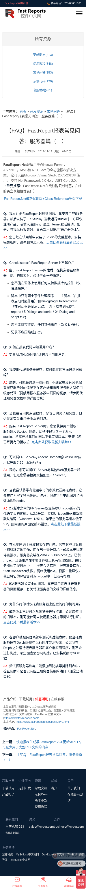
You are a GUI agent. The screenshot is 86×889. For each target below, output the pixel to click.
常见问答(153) (43, 72)
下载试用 (25, 699)
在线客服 (57, 699)
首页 (23, 111)
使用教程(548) (43, 63)
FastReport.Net (26, 728)
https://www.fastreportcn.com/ (21, 718)
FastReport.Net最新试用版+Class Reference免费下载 (43, 198)
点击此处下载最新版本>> (21, 622)
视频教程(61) (43, 90)
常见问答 (53, 111)
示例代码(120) (43, 81)
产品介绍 (10, 699)
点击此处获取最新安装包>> (52, 442)
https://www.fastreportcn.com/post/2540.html (43, 721)
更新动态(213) (43, 55)
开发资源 (36, 111)
